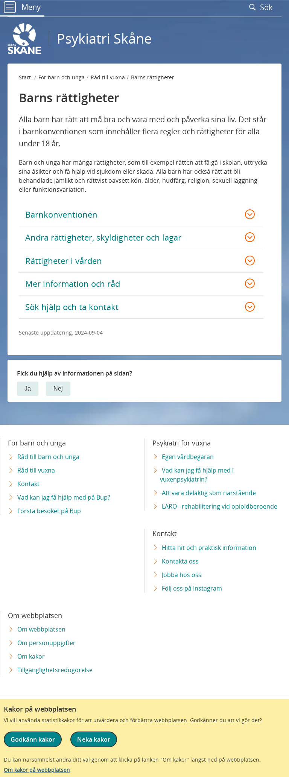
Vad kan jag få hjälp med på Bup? (63, 497)
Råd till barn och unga (48, 457)
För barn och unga (61, 77)
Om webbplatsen (41, 629)
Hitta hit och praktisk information (209, 548)
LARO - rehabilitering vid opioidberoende (219, 506)
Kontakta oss (180, 561)
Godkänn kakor (33, 739)
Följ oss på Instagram (192, 588)
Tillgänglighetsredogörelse (55, 670)
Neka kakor (93, 739)
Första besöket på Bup (49, 511)
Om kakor (31, 656)
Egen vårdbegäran (188, 457)
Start (25, 77)
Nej (58, 388)
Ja (27, 388)
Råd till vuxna (108, 77)
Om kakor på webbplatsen (37, 769)
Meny (30, 7)
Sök (267, 7)
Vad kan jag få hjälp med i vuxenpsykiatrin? (197, 474)
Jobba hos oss (181, 575)
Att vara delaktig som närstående (209, 493)
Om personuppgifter (46, 643)
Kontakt (28, 484)
